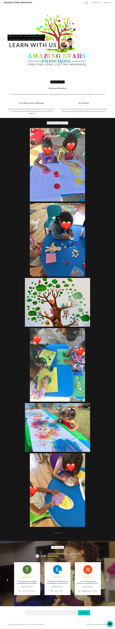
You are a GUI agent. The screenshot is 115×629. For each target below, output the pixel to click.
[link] (18, 2)
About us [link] (107, 2)
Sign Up (84, 612)
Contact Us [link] (96, 2)
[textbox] (50, 612)
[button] (57, 533)
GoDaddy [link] (95, 624)
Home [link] (86, 2)
